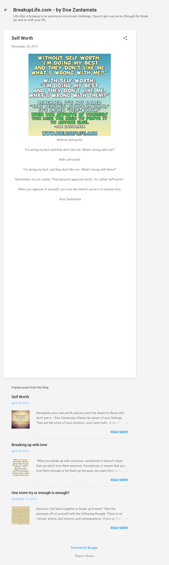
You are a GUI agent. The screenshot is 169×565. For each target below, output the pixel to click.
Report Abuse (84, 556)
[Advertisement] (152, 91)
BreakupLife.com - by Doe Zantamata (55, 10)
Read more (119, 432)
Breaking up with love (29, 445)
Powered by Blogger (84, 548)
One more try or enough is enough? (40, 493)
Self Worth (20, 397)
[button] (125, 38)
